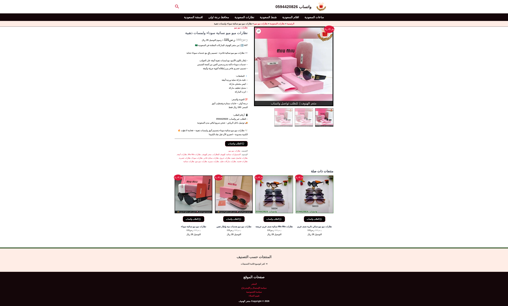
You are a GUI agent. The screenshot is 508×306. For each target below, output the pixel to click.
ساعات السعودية (314, 17)
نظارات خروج (225, 158)
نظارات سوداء (197, 158)
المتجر (254, 284)
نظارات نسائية (188, 161)
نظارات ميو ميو (261, 24)
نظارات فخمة (242, 161)
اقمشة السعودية (193, 17)
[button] (177, 7)
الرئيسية (290, 24)
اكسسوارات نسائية (233, 154)
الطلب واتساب (235, 143)
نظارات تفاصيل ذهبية (240, 158)
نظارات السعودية (244, 17)
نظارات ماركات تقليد (228, 161)
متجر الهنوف (207, 154)
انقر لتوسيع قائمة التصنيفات (253, 264)
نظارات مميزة (213, 161)
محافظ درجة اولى (218, 17)
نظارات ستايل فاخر (211, 158)
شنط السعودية (268, 17)
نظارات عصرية (185, 158)
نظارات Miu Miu (194, 154)
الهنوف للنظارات (219, 154)
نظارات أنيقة (182, 154)
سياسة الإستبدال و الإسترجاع (254, 288)
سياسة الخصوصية (254, 292)
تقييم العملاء (254, 296)
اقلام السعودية (290, 17)
